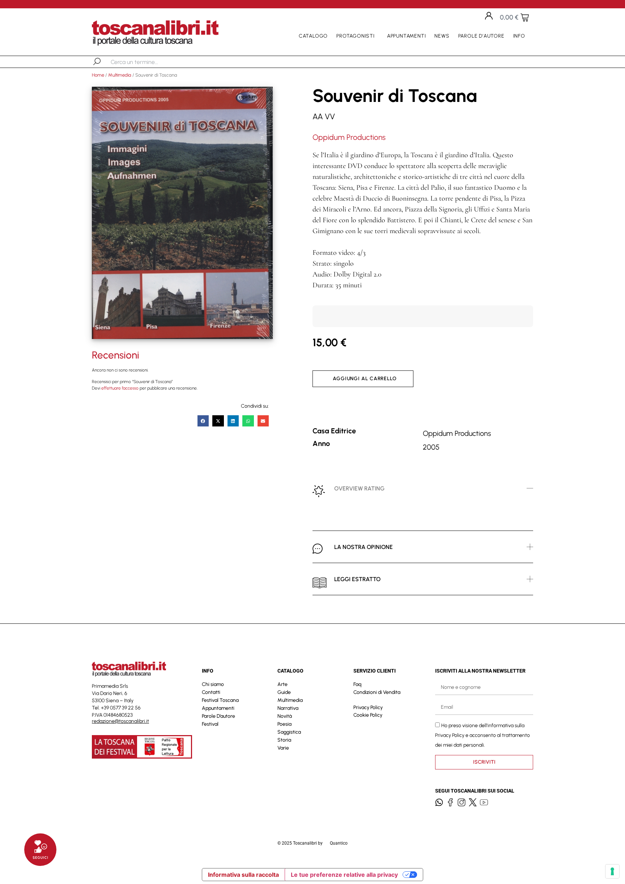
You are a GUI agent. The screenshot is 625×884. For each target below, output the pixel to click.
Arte (282, 684)
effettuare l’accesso (120, 388)
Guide (284, 692)
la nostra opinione (363, 547)
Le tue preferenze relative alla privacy (344, 874)
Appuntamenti (406, 36)
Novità (284, 716)
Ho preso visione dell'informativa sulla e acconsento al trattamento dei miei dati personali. (482, 735)
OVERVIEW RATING (359, 488)
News (441, 36)
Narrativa (287, 708)
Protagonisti (355, 36)
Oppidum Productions (349, 137)
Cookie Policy (367, 715)
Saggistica (289, 732)
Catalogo (313, 36)
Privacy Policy (368, 707)
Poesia (284, 724)
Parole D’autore (481, 36)
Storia (284, 740)
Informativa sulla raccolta (243, 874)
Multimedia (119, 75)
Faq (357, 684)
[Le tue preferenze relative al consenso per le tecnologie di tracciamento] (612, 871)
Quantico (339, 843)
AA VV (323, 116)
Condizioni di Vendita (376, 692)
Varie (283, 748)
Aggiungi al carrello (365, 379)
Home (98, 75)
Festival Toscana (220, 700)
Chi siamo (213, 684)
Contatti (211, 692)
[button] (203, 421)
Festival (210, 724)
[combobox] (148, 62)
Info (519, 36)
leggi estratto (357, 579)
